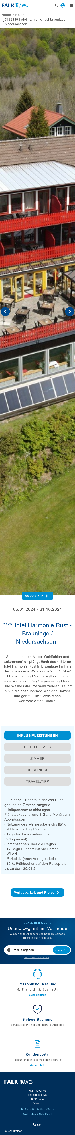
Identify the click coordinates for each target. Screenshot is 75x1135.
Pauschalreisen (13, 1131)
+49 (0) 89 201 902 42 (40, 1109)
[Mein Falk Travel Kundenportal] (62, 5)
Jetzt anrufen (37, 995)
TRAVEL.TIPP (37, 781)
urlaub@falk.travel (41, 1114)
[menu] (71, 5)
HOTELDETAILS (37, 746)
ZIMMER (37, 758)
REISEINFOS (38, 769)
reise (19, 14)
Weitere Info (38, 1065)
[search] (56, 5)
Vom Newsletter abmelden (36, 957)
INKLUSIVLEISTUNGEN (37, 735)
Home (6, 14)
